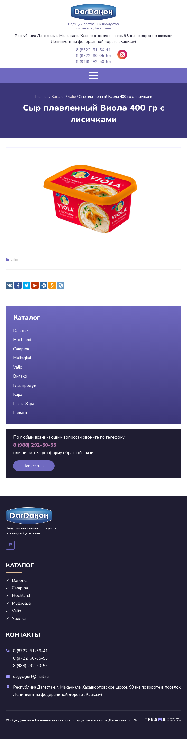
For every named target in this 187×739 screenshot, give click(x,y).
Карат (18, 394)
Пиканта (21, 412)
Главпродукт (25, 385)
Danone (20, 330)
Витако (20, 376)
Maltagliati (22, 358)
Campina (21, 349)
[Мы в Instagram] (122, 54)
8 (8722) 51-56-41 (93, 50)
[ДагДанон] (93, 12)
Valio (14, 259)
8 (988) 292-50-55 (93, 61)
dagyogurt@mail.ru (31, 676)
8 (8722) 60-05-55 (93, 55)
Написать (31, 465)
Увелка (19, 618)
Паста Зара (23, 403)
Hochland (22, 339)
